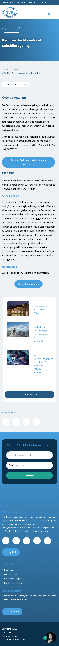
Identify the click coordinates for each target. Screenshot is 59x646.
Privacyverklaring (10, 636)
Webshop (21, 3)
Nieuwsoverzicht (12, 30)
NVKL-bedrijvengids (13, 579)
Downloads (8, 3)
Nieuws (15, 69)
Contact (33, 3)
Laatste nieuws (11, 574)
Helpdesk (11, 552)
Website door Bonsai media (14, 639)
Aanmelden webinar (28, 284)
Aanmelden (13, 611)
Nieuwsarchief (29, 394)
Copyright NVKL (9, 629)
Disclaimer (7, 632)
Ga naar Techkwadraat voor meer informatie (28, 162)
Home (5, 69)
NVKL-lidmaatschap (13, 583)
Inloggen (45, 3)
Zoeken (30, 475)
